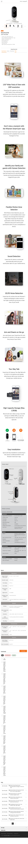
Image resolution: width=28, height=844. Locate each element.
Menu (1, 1)
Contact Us (16, 833)
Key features (4, 51)
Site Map (2, 827)
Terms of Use (3, 833)
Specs (8, 51)
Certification (7, 655)
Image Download (9, 23)
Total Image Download (18, 23)
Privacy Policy (10, 833)
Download (12, 51)
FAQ (15, 51)
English (14, 655)
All (2, 655)
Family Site (3, 830)
